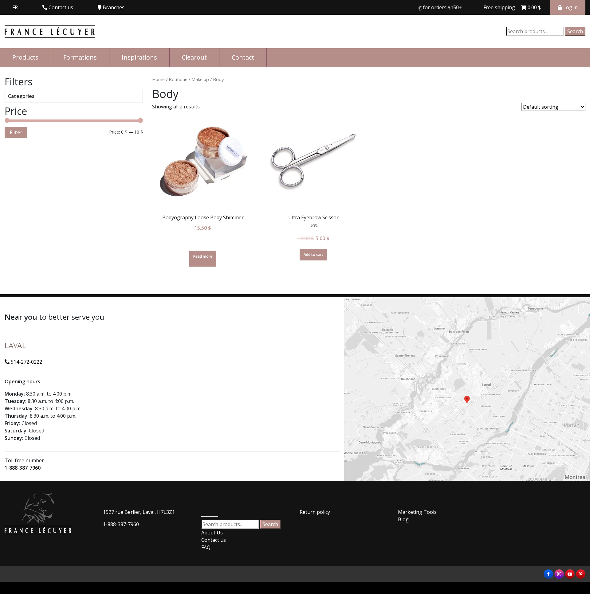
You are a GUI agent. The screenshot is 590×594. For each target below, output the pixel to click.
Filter (16, 132)
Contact (243, 57)
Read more (202, 256)
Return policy (315, 512)
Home (158, 79)
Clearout (194, 57)
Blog (403, 519)
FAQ (205, 547)
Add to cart (313, 254)
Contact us (213, 540)
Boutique (178, 79)
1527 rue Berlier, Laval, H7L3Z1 (139, 512)
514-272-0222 (26, 361)
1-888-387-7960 (23, 467)
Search (575, 31)
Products (25, 57)
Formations (80, 57)
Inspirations (139, 57)
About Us (212, 532)
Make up (200, 79)
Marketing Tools (417, 512)
